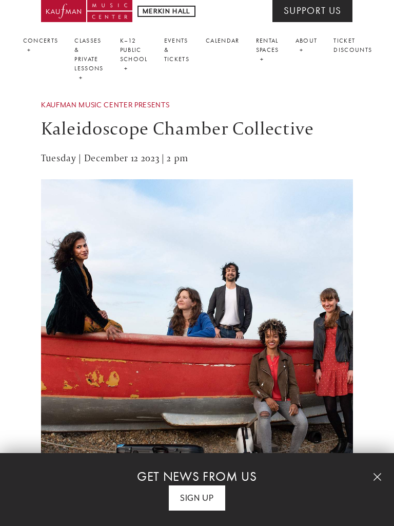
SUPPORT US (312, 11)
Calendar (223, 40)
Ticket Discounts (352, 45)
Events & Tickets (176, 49)
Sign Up (197, 498)
